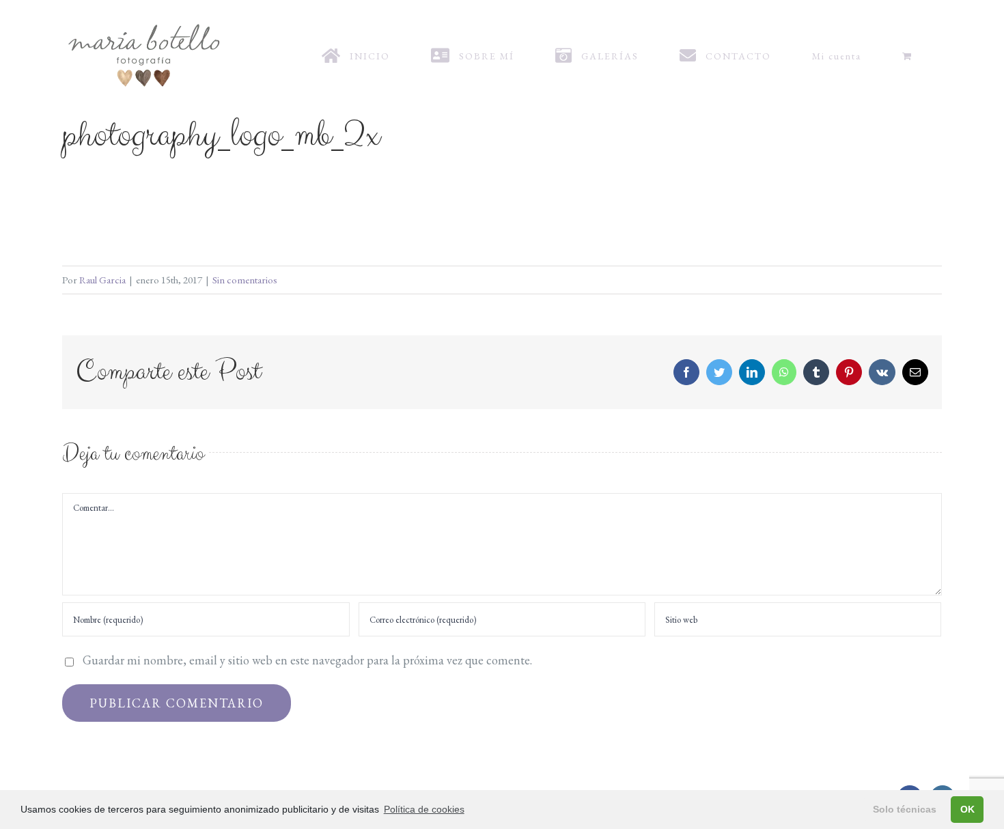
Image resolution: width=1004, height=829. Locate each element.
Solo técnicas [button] (904, 809)
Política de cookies (424, 809)
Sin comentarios (244, 279)
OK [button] (967, 809)
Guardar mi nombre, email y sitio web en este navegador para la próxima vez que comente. (307, 660)
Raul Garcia (102, 279)
